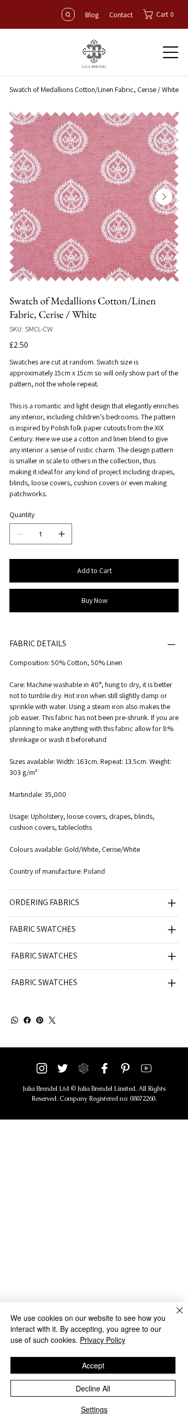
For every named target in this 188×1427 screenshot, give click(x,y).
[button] (161, 14)
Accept (93, 1365)
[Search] (68, 14)
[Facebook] (27, 1020)
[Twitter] (52, 1020)
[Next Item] (164, 196)
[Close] (173, 1316)
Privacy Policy (102, 1339)
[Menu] (171, 52)
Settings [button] (94, 1409)
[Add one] (61, 533)
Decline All (93, 1388)
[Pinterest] (39, 1020)
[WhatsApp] (14, 1020)
